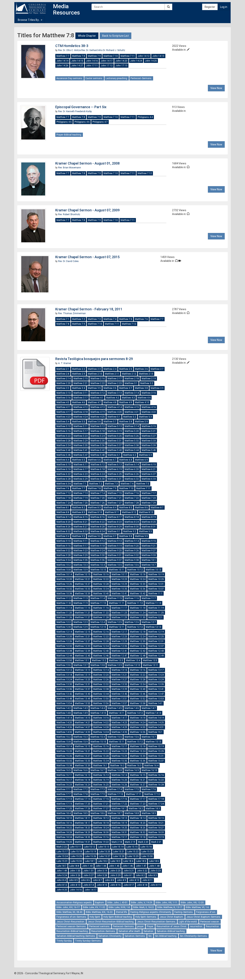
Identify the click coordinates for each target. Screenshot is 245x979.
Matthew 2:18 (132, 378)
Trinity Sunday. (64, 940)
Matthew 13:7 (81, 665)
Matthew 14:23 (119, 722)
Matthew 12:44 (64, 655)
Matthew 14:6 (132, 708)
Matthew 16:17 (64, 780)
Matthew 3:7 (125, 388)
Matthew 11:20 (64, 612)
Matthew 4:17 (63, 412)
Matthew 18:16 (64, 823)
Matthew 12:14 (64, 631)
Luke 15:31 (62, 861)
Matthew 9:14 (132, 541)
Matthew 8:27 (81, 526)
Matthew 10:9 (81, 569)
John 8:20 (61, 889)
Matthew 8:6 (141, 507)
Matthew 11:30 (137, 617)
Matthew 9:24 (98, 550)
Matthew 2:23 (115, 383)
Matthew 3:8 (141, 388)
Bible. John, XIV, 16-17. (68, 907)
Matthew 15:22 (101, 751)
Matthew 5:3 (145, 416)
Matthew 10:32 (64, 588)
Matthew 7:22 (132, 498)
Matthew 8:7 (157, 507)
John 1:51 (88, 870)
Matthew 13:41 (156, 689)
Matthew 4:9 (125, 402)
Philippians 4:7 (100, 122)
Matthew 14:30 (137, 727)
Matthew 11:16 (101, 608)
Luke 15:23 (147, 851)
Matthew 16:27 (137, 784)
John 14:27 (77, 65)
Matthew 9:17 (81, 545)
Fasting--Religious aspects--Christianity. (151, 912)
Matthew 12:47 (119, 655)
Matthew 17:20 (82, 803)
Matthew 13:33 (119, 684)
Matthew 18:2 (136, 808)
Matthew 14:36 (137, 732)
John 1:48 (154, 866)
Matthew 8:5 (125, 507)
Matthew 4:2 (112, 397)
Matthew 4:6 (78, 402)
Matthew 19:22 (101, 842)
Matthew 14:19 (156, 717)
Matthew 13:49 (82, 698)
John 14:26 (62, 65)
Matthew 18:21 (156, 823)
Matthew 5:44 (132, 450)
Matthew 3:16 (63, 397)
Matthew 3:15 (149, 393)
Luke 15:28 (118, 856)
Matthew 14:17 (119, 717)
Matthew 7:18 (63, 498)
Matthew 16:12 (82, 775)
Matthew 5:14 (132, 426)
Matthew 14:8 (63, 713)
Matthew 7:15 (115, 493)
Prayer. (150, 926)
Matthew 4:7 (94, 402)
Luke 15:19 (90, 851)
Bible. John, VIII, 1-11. (167, 902)
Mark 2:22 (61, 846)
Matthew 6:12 (98, 464)
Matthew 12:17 (119, 631)
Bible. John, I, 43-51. (117, 902)
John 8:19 (155, 885)
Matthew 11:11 (116, 603)
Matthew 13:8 (98, 665)
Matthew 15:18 (137, 746)
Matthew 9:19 (115, 545)
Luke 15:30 (147, 856)
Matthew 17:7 (63, 794)
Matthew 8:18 (132, 517)
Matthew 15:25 (156, 751)
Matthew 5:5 (78, 421)
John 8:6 (85, 880)
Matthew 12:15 (82, 631)
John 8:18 (142, 885)
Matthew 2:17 (115, 378)
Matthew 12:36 (137, 646)
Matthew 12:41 (119, 651)
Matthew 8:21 (81, 522)
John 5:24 (61, 875)
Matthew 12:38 (64, 651)
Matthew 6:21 (149, 469)
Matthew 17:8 (81, 794)
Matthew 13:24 (64, 679)
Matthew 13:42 (64, 694)
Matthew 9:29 (81, 555)
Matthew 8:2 (78, 507)
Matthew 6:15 (149, 464)
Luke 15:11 (75, 846)
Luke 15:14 (117, 846)
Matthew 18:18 (101, 823)
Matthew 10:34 (101, 588)
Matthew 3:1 (131, 383)
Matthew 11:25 (156, 612)
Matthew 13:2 (99, 660)
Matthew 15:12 (135, 741)
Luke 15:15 (132, 846)
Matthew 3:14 (132, 393)
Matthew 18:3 (153, 808)
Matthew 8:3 (94, 507)
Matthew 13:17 (156, 670)
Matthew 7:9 (94, 56)
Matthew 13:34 (137, 684)
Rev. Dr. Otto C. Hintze (69, 50)
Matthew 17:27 (101, 808)
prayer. (140, 926)
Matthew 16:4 (151, 765)
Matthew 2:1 (62, 369)
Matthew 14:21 (82, 722)
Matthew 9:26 (132, 550)
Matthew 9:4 (62, 536)
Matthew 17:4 (115, 789)
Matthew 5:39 (149, 445)
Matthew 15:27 (82, 756)
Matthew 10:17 (119, 574)
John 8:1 (128, 875)
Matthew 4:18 (81, 412)
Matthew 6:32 (132, 479)
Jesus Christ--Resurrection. (70, 921)
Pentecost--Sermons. (141, 78)
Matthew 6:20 (132, 469)
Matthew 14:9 (81, 713)
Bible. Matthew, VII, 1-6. (197, 907)
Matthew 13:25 (82, 679)
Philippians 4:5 (64, 122)
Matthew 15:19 (156, 746)
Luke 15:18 (76, 851)
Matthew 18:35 (82, 837)
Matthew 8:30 (132, 526)
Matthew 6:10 (63, 464)
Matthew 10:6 (132, 565)
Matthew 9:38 (132, 560)
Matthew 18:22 (64, 827)
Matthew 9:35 (81, 560)
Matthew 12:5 (115, 622)
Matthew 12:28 (101, 641)
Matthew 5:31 (115, 440)
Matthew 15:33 (82, 760)
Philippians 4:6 (82, 122)
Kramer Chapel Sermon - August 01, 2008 (87, 163)
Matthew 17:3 (98, 789)
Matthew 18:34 (64, 837)
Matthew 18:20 (137, 823)
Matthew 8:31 (149, 526)
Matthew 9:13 (115, 541)
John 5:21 (128, 870)
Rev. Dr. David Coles (68, 261)
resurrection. (196, 926)
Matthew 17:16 (119, 799)
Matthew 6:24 (98, 474)
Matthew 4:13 (98, 407)
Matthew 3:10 (63, 393)
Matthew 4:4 (144, 397)
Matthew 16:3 (134, 765)
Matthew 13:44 (101, 694)
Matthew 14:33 (82, 732)
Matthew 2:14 (63, 378)
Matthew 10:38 (64, 593)
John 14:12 (143, 56)
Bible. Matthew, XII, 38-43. (69, 912)
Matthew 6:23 (81, 474)
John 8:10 (134, 880)
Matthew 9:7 (110, 536)
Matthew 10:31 (156, 584)
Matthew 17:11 (133, 794)
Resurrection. (213, 926)
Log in (223, 6)
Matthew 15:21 (82, 751)
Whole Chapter (87, 35)
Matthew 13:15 (119, 670)
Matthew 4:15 (132, 407)
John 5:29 (115, 875)
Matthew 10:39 (82, 593)
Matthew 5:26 (132, 436)
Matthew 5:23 (81, 436)
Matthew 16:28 (156, 784)
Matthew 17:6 (149, 789)
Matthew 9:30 (98, 555)
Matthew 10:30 (137, 584)
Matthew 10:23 (119, 579)
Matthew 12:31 (156, 641)
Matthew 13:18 (64, 674)
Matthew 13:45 (119, 694)
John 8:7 (97, 880)
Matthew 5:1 (114, 416)
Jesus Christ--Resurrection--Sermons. (156, 921)
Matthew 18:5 (81, 813)
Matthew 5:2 (129, 416)
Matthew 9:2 (129, 531)
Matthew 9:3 (145, 531)
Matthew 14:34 (101, 732)
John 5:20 (115, 870)
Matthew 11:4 (98, 598)
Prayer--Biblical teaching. (69, 134)
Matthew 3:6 (110, 388)
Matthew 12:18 (137, 631)
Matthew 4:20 (115, 412)
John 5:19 (102, 870)
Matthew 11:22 (101, 612)
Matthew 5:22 (63, 436)
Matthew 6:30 (98, 479)
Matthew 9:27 (149, 550)
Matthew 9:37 (115, 560)
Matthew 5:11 (81, 426)
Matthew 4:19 (98, 412)
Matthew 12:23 (119, 636)
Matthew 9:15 (149, 541)
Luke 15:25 (76, 856)
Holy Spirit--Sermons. (146, 917)
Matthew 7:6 (141, 319)
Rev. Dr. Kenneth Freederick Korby (75, 111)
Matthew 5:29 (81, 440)
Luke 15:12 (89, 846)
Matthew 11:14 (64, 608)
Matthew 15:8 (63, 741)
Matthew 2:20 (63, 383)
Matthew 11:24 (137, 612)
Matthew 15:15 (82, 746)
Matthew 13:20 (101, 674)
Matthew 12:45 (82, 655)
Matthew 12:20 (64, 636)
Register (210, 6)
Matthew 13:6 (63, 665)
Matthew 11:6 (132, 598)
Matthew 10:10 (98, 569)
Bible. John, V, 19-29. (142, 902)
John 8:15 (102, 885)
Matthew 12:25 (156, 636)
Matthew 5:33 (149, 440)
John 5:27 (88, 875)
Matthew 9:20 (132, 545)
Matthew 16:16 (156, 775)
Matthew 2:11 (112, 373)
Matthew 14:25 (156, 722)
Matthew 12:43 (156, 651)
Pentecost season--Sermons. (71, 926)
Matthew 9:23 (81, 550)
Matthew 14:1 (155, 703)
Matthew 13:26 (101, 679)
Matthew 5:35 (81, 445)
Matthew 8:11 (112, 512)
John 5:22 (142, 870)
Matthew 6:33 (149, 479)
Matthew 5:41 (81, 450)
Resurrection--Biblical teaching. (72, 931)
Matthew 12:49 (156, 655)
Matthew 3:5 (94, 388)
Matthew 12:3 (81, 622)
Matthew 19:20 (64, 842)
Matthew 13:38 (101, 689)
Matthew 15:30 (137, 756)
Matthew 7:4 (110, 319)
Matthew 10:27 (82, 584)
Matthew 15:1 (155, 732)
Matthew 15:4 (98, 737)
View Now (216, 88)
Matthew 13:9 (115, 665)
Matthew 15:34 (101, 760)
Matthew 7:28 (132, 502)
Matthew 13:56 (101, 703)
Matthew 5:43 (115, 450)
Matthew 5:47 (81, 455)
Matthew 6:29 (81, 479)
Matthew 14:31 (156, 727)
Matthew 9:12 (98, 541)
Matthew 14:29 (119, 727)
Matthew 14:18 (137, 717)
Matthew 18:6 (98, 813)
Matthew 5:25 (115, 436)
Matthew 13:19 (82, 674)
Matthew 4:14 (115, 407)
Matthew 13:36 (64, 689)
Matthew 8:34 (98, 531)
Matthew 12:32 (64, 646)
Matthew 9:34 (63, 560)
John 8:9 (121, 880)
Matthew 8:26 (63, 526)
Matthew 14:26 (64, 727)
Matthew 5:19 (115, 431)
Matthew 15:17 (119, 746)
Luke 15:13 (103, 846)
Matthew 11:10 (98, 603)
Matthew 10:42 (137, 593)
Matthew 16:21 (137, 780)
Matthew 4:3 (128, 397)
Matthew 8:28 (98, 526)
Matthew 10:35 (119, 588)
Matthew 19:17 (119, 837)
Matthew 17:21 (101, 803)
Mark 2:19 (130, 842)
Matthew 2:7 (157, 369)
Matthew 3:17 (81, 397)
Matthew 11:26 (64, 617)
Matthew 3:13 (115, 393)
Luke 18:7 (61, 866)
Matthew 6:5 (78, 459)
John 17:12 (107, 65)
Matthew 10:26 (64, 584)
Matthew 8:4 (110, 507)
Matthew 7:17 (149, 493)
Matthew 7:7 (62, 56)
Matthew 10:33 (82, 588)
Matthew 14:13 (153, 713)
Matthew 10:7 (149, 565)
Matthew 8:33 (81, 531)
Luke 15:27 (104, 856)
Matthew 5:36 (98, 445)
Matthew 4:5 (62, 402)
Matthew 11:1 (155, 593)
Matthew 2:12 (129, 373)
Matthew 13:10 (132, 665)
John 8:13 (75, 885)
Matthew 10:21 (82, 579)
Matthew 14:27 (82, 727)
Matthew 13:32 (101, 684)
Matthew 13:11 (150, 665)
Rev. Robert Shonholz (69, 214)
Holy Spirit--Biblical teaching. (117, 917)
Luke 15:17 (62, 851)
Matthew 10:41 (119, 593)
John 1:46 (127, 866)
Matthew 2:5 (125, 369)
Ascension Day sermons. (69, 78)
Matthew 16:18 (82, 780)
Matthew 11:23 (119, 612)
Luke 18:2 (103, 861)
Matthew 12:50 (64, 660)
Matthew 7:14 (98, 493)
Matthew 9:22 (63, 550)
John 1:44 (101, 866)
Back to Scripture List (115, 35)
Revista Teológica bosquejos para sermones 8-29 (94, 359)
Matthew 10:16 (101, 574)
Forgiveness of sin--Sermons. (71, 917)
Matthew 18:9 (149, 813)
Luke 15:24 (62, 856)
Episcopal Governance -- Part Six (80, 107)
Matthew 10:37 (156, 588)
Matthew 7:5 (125, 319)
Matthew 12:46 (101, 655)
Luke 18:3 (115, 861)
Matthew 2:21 (81, 383)
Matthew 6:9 (141, 459)
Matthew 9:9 (141, 536)
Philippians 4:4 (145, 117)
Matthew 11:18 (137, 608)
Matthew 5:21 (149, 431)
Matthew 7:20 (98, 498)
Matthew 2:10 (95, 373)
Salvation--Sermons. (135, 936)
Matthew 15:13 (153, 741)
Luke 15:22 (133, 851)
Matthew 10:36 (137, 588)
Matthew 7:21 (115, 498)
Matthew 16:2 (117, 765)
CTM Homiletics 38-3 (71, 46)
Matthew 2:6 (141, 369)
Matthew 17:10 (115, 794)
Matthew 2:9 (78, 373)
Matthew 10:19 (156, 574)
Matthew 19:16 (101, 837)
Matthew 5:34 (63, 445)
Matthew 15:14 (64, 746)
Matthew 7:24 (63, 502)
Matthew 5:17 (81, 431)
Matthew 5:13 (115, 426)
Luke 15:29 (133, 856)
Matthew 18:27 (156, 827)
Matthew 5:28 (63, 440)
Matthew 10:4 (98, 565)
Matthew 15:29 (119, 756)
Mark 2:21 (156, 842)
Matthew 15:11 (116, 741)
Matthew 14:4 (98, 708)
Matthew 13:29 (156, 679)
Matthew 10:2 (63, 565)
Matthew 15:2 (63, 737)
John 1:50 (75, 870)
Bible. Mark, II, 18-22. (143, 907)
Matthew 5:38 (132, 445)
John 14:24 (136, 60)
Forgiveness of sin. (206, 912)
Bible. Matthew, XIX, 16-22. (99, 912)
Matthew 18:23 (82, 827)
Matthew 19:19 (156, 837)
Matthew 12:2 (63, 622)
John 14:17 (107, 60)
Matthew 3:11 (81, 393)
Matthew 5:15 (149, 426)
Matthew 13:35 (156, 684)
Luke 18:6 (154, 861)
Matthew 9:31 (115, 555)
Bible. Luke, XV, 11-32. (94, 907)
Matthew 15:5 (115, 737)
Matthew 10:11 (116, 569)
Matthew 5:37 (115, 445)
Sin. (150, 936)
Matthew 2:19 (149, 378)
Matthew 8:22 (98, 522)
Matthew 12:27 (82, 641)
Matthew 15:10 (98, 741)
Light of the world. (188, 921)
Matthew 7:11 (128, 56)
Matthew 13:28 (137, 679)
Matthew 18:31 (119, 832)
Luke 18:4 (128, 861)
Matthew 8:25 (149, 522)
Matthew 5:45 (149, 450)
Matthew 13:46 (137, 694)
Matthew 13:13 (82, 670)
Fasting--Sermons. (183, 912)
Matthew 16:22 (156, 780)
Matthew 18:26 (137, 827)
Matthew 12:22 (101, 636)
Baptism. (100, 902)
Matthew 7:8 (78, 56)
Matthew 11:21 (82, 612)
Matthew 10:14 (64, 574)
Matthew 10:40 (101, 593)
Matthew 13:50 (101, 698)
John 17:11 (92, 65)
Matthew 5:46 (63, 455)
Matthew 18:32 (137, 832)
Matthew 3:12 (98, 393)
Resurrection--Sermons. (103, 931)
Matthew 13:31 (82, 684)
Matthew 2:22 (98, 383)
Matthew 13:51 (119, 698)
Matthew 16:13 (101, 775)
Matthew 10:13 (153, 569)
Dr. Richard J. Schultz (114, 50)
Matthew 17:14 (82, 799)
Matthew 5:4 (62, 421)
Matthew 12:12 (135, 627)
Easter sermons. (94, 78)
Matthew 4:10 (142, 402)
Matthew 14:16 (101, 717)
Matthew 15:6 (132, 737)
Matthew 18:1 (119, 808)
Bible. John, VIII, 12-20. (192, 902)
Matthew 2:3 (94, 369)
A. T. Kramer (64, 363)
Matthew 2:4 (110, 369)
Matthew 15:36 (137, 760)
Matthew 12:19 (156, 631)
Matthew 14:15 (82, 717)
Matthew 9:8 (125, 536)
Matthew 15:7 (149, 737)
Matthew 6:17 (81, 469)
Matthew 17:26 (82, 808)
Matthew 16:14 (119, 775)
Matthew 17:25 (64, 808)
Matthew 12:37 (156, 646)
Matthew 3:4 (78, 388)
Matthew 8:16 (98, 517)
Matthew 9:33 (149, 555)
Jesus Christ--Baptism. (172, 917)
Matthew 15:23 (119, 751)
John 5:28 (102, 875)
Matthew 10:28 (101, 584)
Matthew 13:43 (82, 694)
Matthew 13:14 (101, 670)
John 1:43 (87, 866)
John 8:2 (140, 875)
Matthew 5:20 (132, 431)
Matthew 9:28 (63, 555)
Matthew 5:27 (149, 436)
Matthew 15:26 (64, 756)
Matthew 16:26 (119, 784)
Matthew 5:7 (110, 421)
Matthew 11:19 (156, 608)
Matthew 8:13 (146, 512)
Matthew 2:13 (146, 373)
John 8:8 (109, 880)
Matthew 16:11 (64, 775)
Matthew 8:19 (149, 517)
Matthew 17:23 (137, 803)
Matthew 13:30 (64, 684)
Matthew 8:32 (63, 531)
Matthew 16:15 (137, 775)
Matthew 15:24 (137, 751)
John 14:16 (92, 60)
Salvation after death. (129, 931)
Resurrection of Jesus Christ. (172, 926)
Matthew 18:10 (64, 818)
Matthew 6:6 (94, 459)
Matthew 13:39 (119, 689)
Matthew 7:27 (115, 502)
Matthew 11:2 (63, 598)
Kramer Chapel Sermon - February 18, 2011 (88, 309)
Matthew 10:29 (119, 584)
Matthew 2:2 (78, 369)
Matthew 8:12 (129, 512)
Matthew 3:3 (62, 388)
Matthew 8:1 (62, 507)
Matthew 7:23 (149, 498)
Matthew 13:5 (150, 660)
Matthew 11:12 (135, 603)
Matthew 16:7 (98, 770)
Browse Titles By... (29, 19)
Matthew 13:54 (64, 703)
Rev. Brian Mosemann (69, 167)
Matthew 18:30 (101, 832)
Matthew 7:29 (149, 502)
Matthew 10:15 (82, 574)
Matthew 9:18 (98, 545)
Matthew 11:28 (101, 617)
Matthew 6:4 (62, 459)
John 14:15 (77, 60)
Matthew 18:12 (101, 818)
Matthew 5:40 (63, 450)
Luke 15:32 (76, 861)
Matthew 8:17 (115, 517)
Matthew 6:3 (145, 455)
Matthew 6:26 (132, 474)
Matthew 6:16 (63, 469)
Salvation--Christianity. (110, 936)
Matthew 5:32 (132, 440)
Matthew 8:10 (95, 512)
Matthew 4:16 (149, 407)
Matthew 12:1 (155, 617)
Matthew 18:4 (63, 813)
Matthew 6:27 (149, 474)
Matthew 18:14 (137, 818)
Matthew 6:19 (115, 469)
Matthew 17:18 (156, 799)
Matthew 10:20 (64, 579)
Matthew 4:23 (63, 416)
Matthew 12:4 (98, 622)
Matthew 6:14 (132, 464)
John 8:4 (61, 880)
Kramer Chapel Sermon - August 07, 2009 (87, 210)
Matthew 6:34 (63, 483)
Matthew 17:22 (119, 803)
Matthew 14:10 (98, 713)
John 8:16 (115, 885)
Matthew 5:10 (63, 426)
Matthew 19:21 (82, 842)
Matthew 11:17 (119, 608)
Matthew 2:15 (81, 378)
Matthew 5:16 (63, 431)
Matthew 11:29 (119, 617)
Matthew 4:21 (132, 412)
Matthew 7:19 (81, 498)
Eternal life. (121, 912)
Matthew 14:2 (63, 708)
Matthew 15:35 (119, 760)
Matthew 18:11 (82, 818)
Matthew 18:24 (101, 827)
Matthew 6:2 (129, 455)
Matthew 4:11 (63, 407)
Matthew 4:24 (81, 416)
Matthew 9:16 (63, 545)
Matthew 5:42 (98, 450)
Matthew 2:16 (98, 378)
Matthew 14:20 (64, 722)
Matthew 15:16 (101, 746)
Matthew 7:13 (81, 493)
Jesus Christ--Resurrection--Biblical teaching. (111, 921)
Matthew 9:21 (149, 545)
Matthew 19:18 (137, 837)
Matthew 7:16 (132, 493)
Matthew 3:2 (146, 383)
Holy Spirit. (95, 917)
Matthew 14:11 (116, 713)
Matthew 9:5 (78, 536)
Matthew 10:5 (115, 565)
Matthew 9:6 (94, 536)
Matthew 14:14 (64, 717)
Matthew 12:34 (101, 646)
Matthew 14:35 (119, 732)
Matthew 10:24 (137, 579)
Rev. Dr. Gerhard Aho (92, 50)
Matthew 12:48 (137, 655)
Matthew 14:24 (137, 722)
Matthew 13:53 (156, 698)
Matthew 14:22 (101, 722)
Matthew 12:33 (82, 646)
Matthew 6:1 (114, 455)
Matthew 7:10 (111, 56)
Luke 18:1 (90, 861)
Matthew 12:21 (82, 636)
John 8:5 (73, 880)
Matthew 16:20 (119, 780)
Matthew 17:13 (64, 799)
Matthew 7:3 (94, 319)
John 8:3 (152, 875)
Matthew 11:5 (115, 598)
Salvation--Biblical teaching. (171, 931)
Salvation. (149, 931)
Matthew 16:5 (63, 770)
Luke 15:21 (118, 851)
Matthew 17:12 (152, 794)
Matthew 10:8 (63, 569)
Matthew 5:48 (98, 455)
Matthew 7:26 (98, 502)
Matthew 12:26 (64, 641)
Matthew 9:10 (63, 541)
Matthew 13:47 (156, 694)
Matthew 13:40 (137, 689)
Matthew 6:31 (115, 479)
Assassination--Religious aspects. (74, 902)
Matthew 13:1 (82, 660)
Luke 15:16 (146, 846)
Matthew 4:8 (110, 402)
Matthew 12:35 (119, 646)
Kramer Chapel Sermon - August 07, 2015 (87, 257)
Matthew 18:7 (115, 813)
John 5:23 (155, 870)
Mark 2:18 (117, 842)
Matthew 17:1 (63, 789)
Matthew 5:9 (141, 421)
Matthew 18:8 (132, 813)
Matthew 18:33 (156, 832)
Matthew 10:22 (101, 579)
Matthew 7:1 (62, 319)
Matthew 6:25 (115, 474)
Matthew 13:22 (137, 674)
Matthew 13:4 (133, 660)
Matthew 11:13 (153, 603)
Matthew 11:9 (81, 603)
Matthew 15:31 (156, 756)
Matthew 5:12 (98, 426)
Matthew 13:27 (119, 679)
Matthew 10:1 (149, 560)
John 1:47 (141, 866)
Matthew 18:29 (82, 832)
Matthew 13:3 (116, 660)
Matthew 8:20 (63, 522)
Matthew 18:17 (82, 823)
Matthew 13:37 (82, 689)
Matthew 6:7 (110, 459)
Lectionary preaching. (117, 78)
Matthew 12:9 (81, 627)
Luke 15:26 (90, 856)
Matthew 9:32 (132, 555)
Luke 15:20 (104, 851)
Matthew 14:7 (149, 708)
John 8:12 (61, 885)
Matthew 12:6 (132, 622)
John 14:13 (158, 56)
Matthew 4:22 (149, 412)
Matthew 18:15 (156, 818)
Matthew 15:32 (64, 760)
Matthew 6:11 (81, 464)
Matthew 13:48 (64, 698)
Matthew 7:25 (81, 502)
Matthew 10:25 (156, 579)
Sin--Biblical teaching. (166, 936)
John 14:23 (121, 60)
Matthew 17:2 (81, 789)
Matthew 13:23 (156, 674)
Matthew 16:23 (64, 784)
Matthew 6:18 (98, 469)
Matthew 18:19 (119, 823)
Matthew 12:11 (116, 627)
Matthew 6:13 (115, 464)
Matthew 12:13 (153, 627)
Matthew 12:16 (101, 631)
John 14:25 (151, 60)
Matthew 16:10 (149, 770)
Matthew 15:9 (81, 741)
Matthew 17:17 (137, 799)
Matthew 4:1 (97, 397)
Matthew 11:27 (82, 617)
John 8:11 (147, 880)
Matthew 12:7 (149, 622)
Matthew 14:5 (115, 708)
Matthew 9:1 (114, 531)
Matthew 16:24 (82, 784)
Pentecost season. (210, 921)
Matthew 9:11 (81, 541)
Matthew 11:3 (81, 598)
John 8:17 (128, 885)
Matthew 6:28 (63, 479)
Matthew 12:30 (137, 641)
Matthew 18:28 (64, 832)
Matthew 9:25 (115, 550)
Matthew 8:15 (81, 517)
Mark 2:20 (143, 842)
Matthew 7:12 (145, 173)
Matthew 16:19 (101, 780)
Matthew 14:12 (135, 713)
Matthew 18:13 (119, 818)
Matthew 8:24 (132, 522)
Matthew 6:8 (125, 459)
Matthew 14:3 (81, 708)
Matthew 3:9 (157, 388)
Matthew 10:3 (81, 565)
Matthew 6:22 (63, 474)
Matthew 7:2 (78, 319)
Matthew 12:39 (82, 651)
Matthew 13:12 (64, 670)
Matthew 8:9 (78, 512)
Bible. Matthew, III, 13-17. (170, 907)
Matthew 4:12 (81, 407)
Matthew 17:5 (132, 789)
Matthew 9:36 (98, 560)
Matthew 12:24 (137, 636)
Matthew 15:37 (156, 760)
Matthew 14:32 (64, 732)
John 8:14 (88, 885)
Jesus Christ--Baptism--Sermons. (203, 917)
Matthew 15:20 (64, 751)
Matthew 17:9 (98, 794)
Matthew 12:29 (119, 641)
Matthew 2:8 (62, 373)
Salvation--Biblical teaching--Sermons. (76, 936)
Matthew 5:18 (98, 431)
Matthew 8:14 (63, 517)
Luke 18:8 (74, 866)
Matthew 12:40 (101, 651)
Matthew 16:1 (100, 765)
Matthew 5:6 (94, 421)
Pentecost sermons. (99, 926)
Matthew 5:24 (98, 436)
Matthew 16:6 (81, 770)
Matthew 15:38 (64, 765)
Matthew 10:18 (137, 574)
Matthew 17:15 (101, 799)
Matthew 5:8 (125, 421)
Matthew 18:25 (119, 827)
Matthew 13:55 (82, 703)
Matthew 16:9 (132, 770)
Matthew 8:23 (115, 522)
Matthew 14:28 (101, 727)
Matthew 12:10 (98, 627)
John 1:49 (61, 870)
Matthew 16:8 (115, 770)
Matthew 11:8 (63, 603)
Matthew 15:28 (101, 756)
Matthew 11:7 (149, 598)
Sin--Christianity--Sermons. (193, 936)
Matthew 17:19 (64, 803)
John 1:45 (114, 866)
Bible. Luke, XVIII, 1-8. (119, 907)
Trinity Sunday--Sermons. (88, 940)
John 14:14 (62, 60)
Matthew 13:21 (119, 674)
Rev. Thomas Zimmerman (72, 313)
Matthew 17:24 (156, 803)
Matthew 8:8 (62, 512)
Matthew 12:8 (63, 627)
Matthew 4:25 (98, 416)
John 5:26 (75, 875)
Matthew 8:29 (115, 526)
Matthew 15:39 (82, 765)
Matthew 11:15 (82, 608)
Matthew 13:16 (137, 670)
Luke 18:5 (141, 861)
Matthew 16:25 (101, 784)
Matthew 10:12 (135, 569)
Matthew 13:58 (137, 703)
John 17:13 (121, 65)
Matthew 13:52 (137, 698)
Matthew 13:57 (119, 703)
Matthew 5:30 (98, 440)
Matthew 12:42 (137, 651)
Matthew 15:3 (81, 737)
